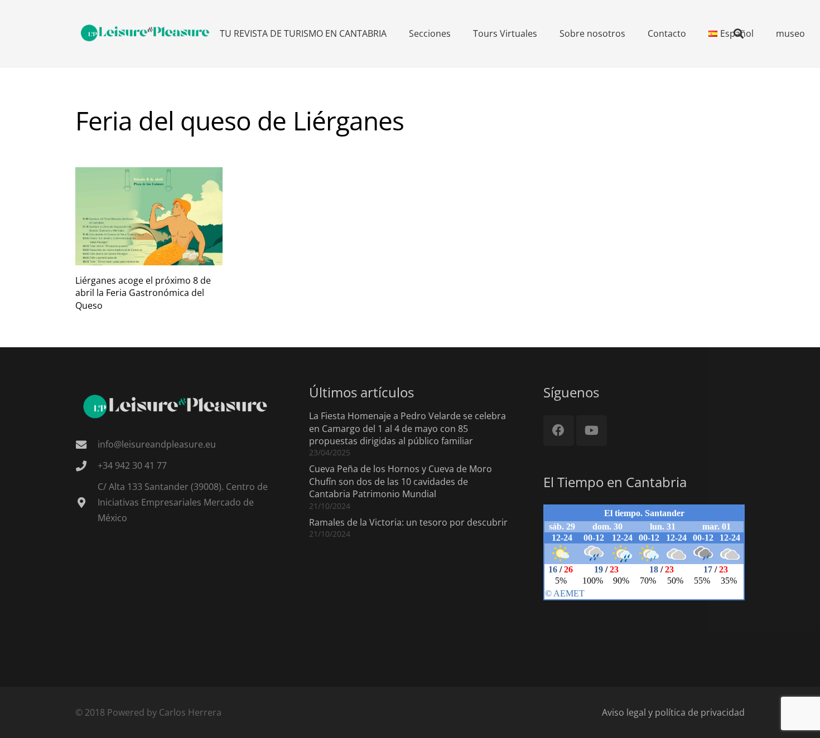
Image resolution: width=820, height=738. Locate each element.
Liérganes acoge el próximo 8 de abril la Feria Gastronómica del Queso (143, 293)
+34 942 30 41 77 (132, 465)
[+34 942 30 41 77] (86, 465)
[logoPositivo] (145, 33)
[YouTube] (591, 430)
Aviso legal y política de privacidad (673, 712)
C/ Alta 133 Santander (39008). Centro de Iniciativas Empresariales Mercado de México (183, 502)
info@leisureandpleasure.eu (157, 444)
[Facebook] (558, 430)
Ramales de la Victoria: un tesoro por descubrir (408, 522)
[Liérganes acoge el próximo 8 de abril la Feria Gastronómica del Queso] (149, 216)
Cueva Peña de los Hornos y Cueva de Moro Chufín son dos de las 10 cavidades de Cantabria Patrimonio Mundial (400, 481)
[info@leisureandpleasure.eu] (86, 444)
